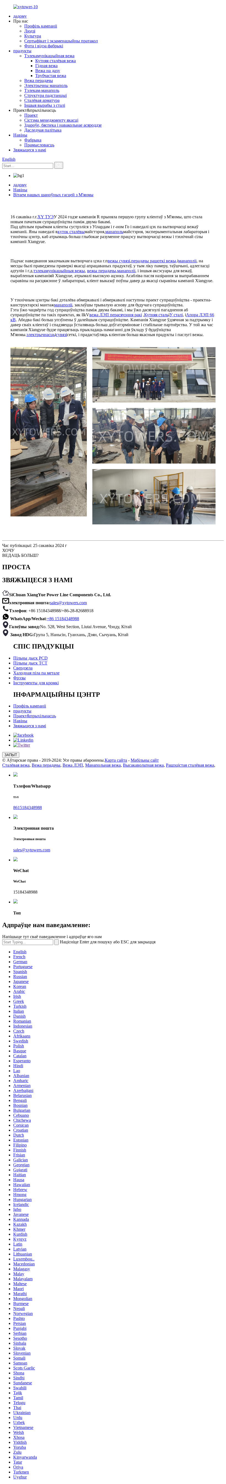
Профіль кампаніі (40, 26)
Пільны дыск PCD (30, 658)
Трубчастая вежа (50, 75)
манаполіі (187, 260)
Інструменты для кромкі (36, 682)
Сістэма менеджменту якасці (51, 120)
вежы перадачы (101, 270)
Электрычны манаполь (46, 85)
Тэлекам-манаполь (41, 90)
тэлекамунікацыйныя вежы (59, 270)
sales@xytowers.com (68, 602)
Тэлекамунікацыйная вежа (49, 55)
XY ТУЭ (45, 216)
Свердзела (23, 668)
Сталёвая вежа (15, 765)
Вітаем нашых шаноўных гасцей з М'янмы (53, 194)
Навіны (20, 135)
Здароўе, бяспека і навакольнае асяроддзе (63, 125)
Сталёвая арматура (42, 100)
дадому (20, 16)
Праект (31, 115)
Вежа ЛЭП (73, 765)
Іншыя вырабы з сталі (44, 105)
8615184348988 (27, 807)
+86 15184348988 (63, 618)
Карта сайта (116, 760)
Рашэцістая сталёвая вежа (190, 765)
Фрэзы (19, 678)
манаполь (114, 231)
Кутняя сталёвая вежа (55, 60)
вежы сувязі (119, 260)
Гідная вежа (46, 65)
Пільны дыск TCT (30, 663)
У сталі (176, 314)
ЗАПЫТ (10, 755)
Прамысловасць (39, 145)
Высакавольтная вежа (143, 765)
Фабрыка (32, 140)
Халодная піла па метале (36, 673)
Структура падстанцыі (45, 95)
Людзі (29, 31)
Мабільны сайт (145, 760)
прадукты (22, 50)
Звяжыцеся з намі (29, 150)
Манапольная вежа (103, 765)
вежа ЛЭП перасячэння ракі (115, 314)
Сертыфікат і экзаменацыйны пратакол (61, 41)
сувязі (61, 334)
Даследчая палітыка (42, 130)
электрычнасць (40, 334)
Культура (32, 36)
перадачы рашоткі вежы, (154, 260)
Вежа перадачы (38, 80)
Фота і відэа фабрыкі (43, 45)
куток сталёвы (71, 231)
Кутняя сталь (156, 314)
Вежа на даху (47, 70)
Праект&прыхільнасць (34, 716)
